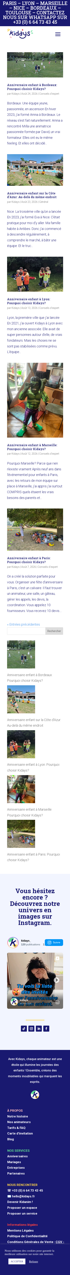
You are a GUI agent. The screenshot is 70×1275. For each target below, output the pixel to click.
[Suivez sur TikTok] (24, 1029)
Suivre (56, 942)
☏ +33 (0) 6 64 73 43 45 (25, 1190)
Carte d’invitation (20, 1133)
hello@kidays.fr (23, 1196)
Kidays (16, 93)
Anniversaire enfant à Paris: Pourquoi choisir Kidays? (29, 560)
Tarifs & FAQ (16, 1128)
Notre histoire (17, 1116)
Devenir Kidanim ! (20, 1202)
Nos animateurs (19, 1122)
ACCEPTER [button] (17, 1261)
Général (43, 201)
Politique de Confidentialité (27, 1236)
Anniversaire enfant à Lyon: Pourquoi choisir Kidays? (28, 301)
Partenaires (16, 1173)
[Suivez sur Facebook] (46, 1029)
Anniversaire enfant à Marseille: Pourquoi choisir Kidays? (32, 447)
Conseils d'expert (49, 93)
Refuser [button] (33, 1261)
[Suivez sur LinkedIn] (39, 1029)
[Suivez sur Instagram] (31, 1029)
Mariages (14, 1162)
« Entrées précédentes (23, 624)
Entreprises (16, 1167)
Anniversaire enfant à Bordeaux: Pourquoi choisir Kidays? (32, 87)
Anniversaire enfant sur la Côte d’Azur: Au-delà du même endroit (32, 195)
